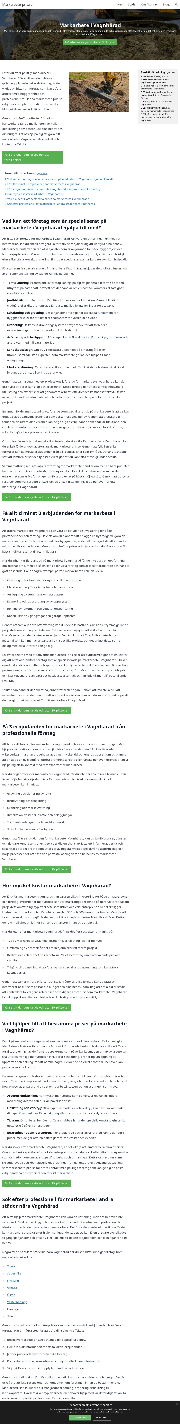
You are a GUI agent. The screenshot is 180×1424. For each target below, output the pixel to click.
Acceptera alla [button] (80, 1418)
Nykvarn (13, 1281)
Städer (132, 4)
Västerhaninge (17, 1302)
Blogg (166, 4)
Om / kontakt (149, 4)
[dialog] (90, 1412)
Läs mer (119, 1412)
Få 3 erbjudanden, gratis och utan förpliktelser (90, 42)
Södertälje (14, 1273)
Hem (120, 4)
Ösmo (11, 1295)
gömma (42, 173)
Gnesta (12, 1288)
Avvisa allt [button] (101, 1418)
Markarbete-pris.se (17, 4)
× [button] (177, 1404)
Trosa (11, 1266)
